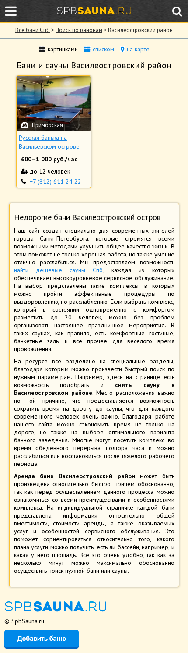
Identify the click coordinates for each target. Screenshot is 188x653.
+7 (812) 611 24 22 (55, 181)
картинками (63, 49)
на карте (138, 49)
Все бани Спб (32, 30)
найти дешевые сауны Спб (58, 270)
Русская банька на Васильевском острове (49, 142)
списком (103, 49)
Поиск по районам (79, 30)
